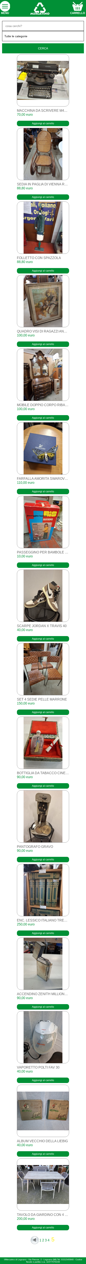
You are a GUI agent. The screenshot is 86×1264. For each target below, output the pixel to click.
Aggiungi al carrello (43, 123)
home (39, 8)
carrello (77, 13)
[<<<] (35, 1240)
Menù (5, 13)
